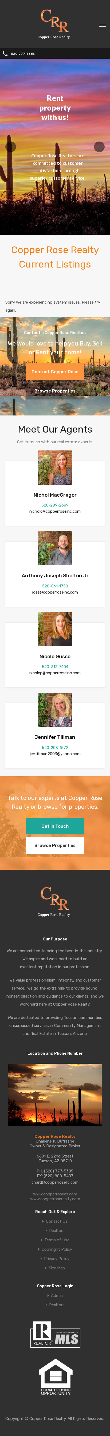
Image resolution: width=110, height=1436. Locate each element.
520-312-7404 (55, 666)
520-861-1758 (55, 586)
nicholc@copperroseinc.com (55, 511)
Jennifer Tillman (55, 737)
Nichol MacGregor (55, 495)
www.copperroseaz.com (55, 1194)
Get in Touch (55, 826)
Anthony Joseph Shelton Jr (55, 575)
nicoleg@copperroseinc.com (55, 672)
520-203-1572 (55, 747)
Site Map (57, 1268)
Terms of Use (56, 1240)
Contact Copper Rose (55, 371)
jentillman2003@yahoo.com (55, 753)
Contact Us (57, 1221)
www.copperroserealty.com (55, 1198)
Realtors (57, 1231)
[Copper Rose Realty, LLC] (55, 40)
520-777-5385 (23, 54)
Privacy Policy (56, 1259)
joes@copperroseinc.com (55, 592)
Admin (57, 1296)
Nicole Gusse (55, 656)
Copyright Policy (57, 1249)
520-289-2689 (55, 505)
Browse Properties (55, 391)
